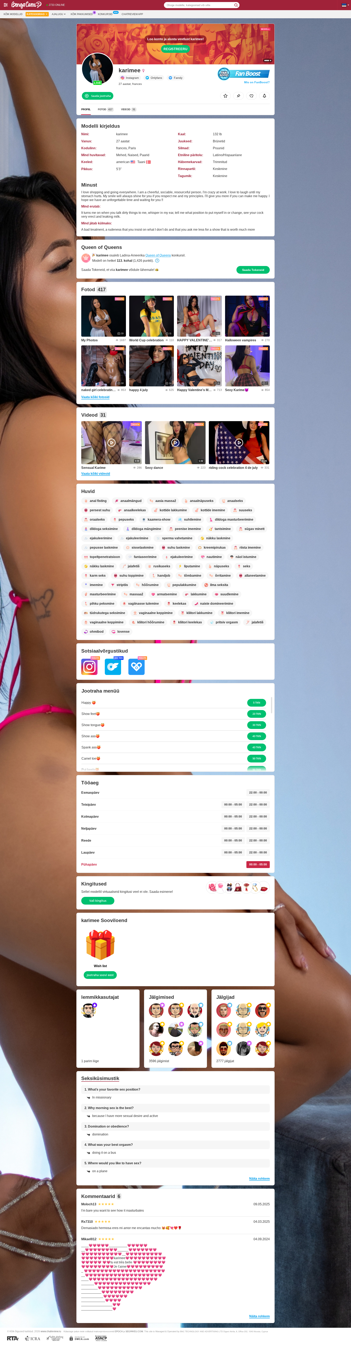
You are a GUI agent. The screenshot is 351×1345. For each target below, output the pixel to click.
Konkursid (105, 14)
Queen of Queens (158, 255)
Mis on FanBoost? (257, 82)
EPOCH (119, 1331)
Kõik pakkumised (82, 14)
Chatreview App (132, 14)
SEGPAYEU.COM (134, 1331)
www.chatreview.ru (51, 1331)
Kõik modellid (13, 14)
